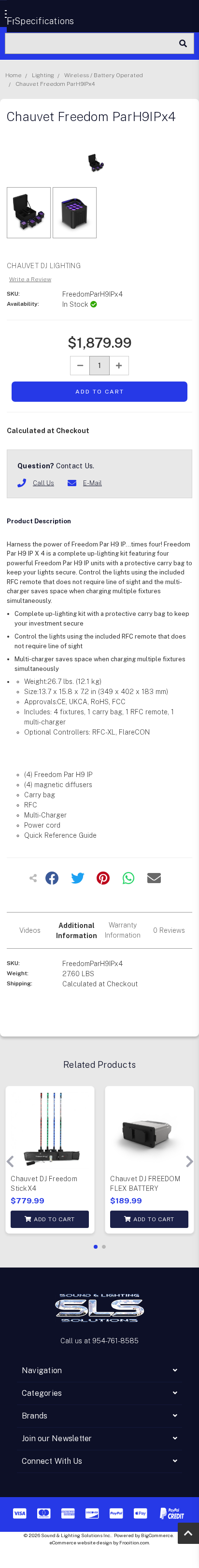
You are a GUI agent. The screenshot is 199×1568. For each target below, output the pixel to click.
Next (189, 1162)
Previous (9, 1162)
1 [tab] (96, 1247)
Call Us (43, 483)
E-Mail (92, 483)
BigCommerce (157, 1535)
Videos (30, 930)
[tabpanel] (50, 1162)
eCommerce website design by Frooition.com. (99, 1542)
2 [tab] (104, 1247)
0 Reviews (169, 930)
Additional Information (76, 931)
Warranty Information (123, 930)
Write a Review (30, 279)
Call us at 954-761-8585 (99, 1341)
